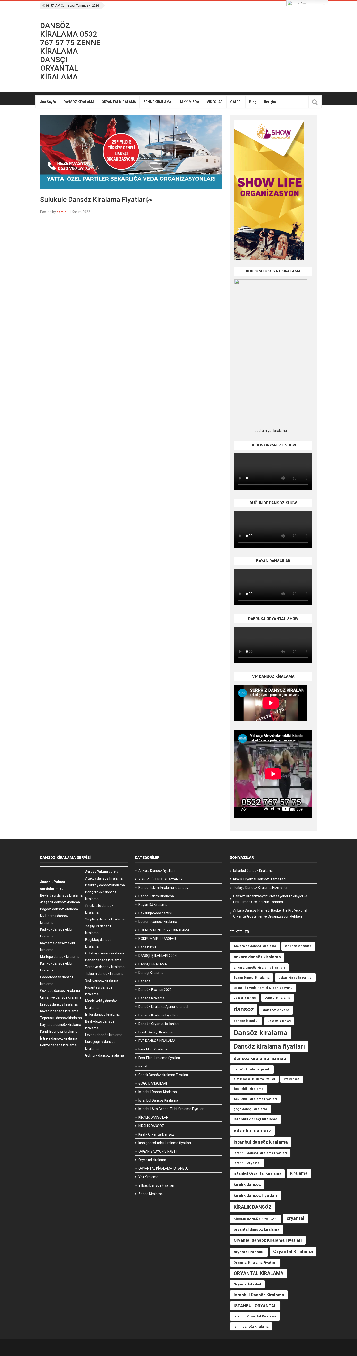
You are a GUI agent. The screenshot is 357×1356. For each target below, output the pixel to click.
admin (62, 212)
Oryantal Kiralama (152, 1160)
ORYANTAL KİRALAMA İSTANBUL (163, 1168)
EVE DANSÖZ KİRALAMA (156, 1041)
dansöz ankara (276, 1010)
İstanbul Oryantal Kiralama (255, 1316)
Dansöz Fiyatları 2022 (155, 990)
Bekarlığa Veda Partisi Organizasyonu (263, 987)
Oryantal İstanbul (247, 1284)
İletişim (270, 102)
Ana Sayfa (48, 102)
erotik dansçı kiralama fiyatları (254, 1079)
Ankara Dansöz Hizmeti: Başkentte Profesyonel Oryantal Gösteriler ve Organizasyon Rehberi (270, 913)
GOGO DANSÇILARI (152, 1083)
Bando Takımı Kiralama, (156, 896)
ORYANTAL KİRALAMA (119, 102)
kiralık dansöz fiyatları (255, 1195)
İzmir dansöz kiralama (251, 1326)
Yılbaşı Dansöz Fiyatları (156, 1185)
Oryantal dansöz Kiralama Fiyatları (268, 1240)
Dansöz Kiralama (151, 998)
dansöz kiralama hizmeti (260, 1058)
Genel (142, 1066)
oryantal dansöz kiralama (256, 1229)
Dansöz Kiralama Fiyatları (158, 1015)
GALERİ (236, 102)
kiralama (298, 1173)
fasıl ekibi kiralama (248, 1089)
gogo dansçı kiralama (250, 1109)
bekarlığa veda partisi (295, 977)
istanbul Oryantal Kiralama (257, 1173)
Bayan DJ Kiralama (152, 905)
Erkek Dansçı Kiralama (155, 1032)
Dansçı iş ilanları (245, 997)
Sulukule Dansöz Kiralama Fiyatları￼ (97, 199)
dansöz (244, 1009)
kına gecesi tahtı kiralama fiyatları (164, 1143)
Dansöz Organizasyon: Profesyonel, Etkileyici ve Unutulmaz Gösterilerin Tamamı (270, 899)
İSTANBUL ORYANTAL (255, 1305)
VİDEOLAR (215, 102)
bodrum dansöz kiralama (157, 922)
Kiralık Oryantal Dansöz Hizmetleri (259, 879)
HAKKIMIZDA (189, 102)
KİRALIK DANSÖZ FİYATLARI (256, 1219)
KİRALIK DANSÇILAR (153, 1117)
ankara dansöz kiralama (257, 956)
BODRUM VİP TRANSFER (157, 939)
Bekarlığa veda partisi (155, 913)
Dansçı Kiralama (150, 973)
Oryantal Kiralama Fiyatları (255, 1262)
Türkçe (300, 2)
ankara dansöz (298, 946)
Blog (252, 102)
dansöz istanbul (246, 1021)
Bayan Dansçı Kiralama (252, 977)
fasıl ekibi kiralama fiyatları (255, 1099)
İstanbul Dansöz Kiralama (158, 1100)
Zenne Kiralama (150, 1194)
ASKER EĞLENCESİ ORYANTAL (161, 879)
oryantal (295, 1218)
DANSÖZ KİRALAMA (78, 102)
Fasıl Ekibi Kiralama (153, 1049)
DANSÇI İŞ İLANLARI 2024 (157, 956)
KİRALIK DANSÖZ (151, 1126)
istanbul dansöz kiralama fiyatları (260, 1153)
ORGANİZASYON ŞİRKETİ (157, 1151)
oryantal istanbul (249, 1252)
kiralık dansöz (247, 1184)
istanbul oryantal (247, 1163)
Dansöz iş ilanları (279, 1021)
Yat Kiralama (148, 1177)
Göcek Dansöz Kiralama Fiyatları (163, 1075)
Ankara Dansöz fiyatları (156, 871)
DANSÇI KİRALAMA (152, 964)
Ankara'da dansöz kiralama (255, 946)
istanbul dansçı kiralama (255, 1119)
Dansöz (144, 981)
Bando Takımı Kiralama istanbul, (163, 888)
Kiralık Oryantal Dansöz (156, 1134)
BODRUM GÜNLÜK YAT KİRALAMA (163, 930)
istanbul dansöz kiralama (261, 1142)
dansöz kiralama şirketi (252, 1069)
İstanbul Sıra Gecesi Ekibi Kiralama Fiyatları (171, 1109)
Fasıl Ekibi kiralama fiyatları (159, 1058)
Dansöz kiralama (261, 1033)
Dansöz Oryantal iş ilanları (158, 1024)
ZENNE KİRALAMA (157, 102)
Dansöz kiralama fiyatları (269, 1046)
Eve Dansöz (291, 1079)
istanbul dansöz (252, 1131)
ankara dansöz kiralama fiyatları (259, 967)
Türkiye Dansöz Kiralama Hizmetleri (260, 888)
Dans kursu (147, 947)
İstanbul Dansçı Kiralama (157, 1092)
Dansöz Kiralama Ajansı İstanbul (163, 1007)
